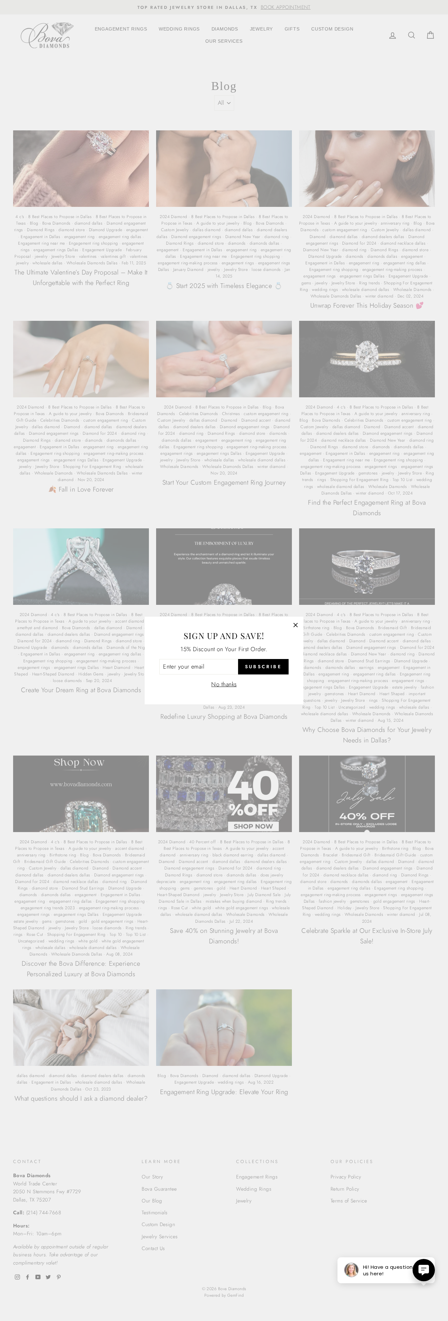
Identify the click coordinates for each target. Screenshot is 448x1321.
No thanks (223, 684)
